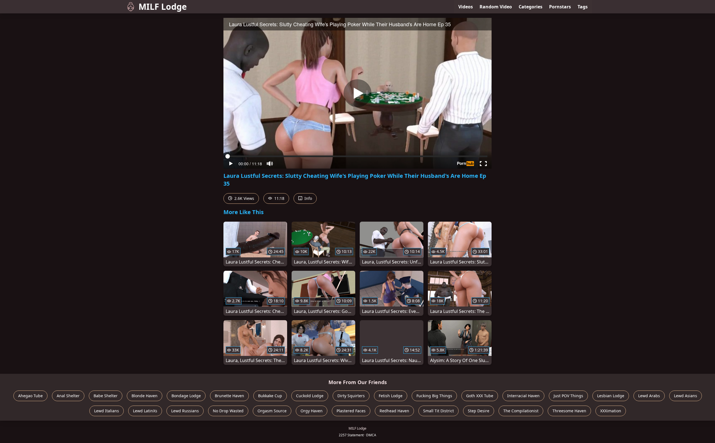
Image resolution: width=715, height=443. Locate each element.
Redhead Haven (394, 410)
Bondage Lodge (186, 395)
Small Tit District (438, 410)
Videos (465, 7)
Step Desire (478, 410)
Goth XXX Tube (479, 395)
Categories (530, 7)
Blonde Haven (145, 395)
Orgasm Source (272, 410)
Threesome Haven (569, 410)
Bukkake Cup (270, 395)
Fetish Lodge (390, 395)
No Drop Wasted (228, 410)
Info (307, 198)
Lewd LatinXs (145, 410)
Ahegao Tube (30, 395)
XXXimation (610, 410)
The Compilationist (520, 410)
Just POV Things (568, 395)
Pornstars (560, 7)
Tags (583, 7)
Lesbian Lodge (610, 395)
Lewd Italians (106, 410)
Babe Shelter (106, 395)
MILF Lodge (163, 6)
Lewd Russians (185, 410)
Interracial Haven (523, 395)
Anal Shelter (68, 395)
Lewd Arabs (649, 395)
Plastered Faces (351, 410)
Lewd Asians (685, 395)
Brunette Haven (229, 395)
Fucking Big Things (434, 395)
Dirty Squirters (351, 395)
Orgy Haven (312, 410)
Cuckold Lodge (309, 395)
